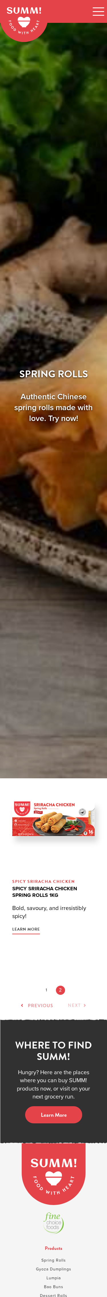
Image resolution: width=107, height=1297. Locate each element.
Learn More (53, 1114)
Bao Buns (53, 1287)
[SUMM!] (54, 1174)
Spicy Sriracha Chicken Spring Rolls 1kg (44, 892)
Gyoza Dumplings (53, 1269)
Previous (40, 1006)
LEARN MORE (26, 929)
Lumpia (54, 1278)
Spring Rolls (53, 1260)
